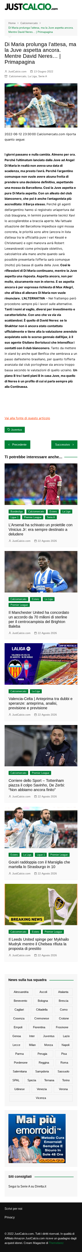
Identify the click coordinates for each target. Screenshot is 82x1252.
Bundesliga (16, 511)
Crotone (64, 1018)
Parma (19, 1053)
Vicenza (41, 1098)
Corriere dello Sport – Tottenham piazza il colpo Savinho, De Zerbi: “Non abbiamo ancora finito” (37, 785)
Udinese (19, 1089)
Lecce (16, 1045)
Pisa (64, 1053)
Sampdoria (42, 1071)
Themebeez (56, 1243)
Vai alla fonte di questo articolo (27, 418)
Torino (66, 1080)
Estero (53, 511)
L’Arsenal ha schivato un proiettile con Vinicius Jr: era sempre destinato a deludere (40, 529)
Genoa (16, 1036)
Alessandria (21, 991)
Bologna (43, 1000)
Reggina (44, 1062)
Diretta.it (40, 1186)
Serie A (42, 76)
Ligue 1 (14, 517)
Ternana (49, 1080)
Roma (64, 1062)
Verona (63, 1089)
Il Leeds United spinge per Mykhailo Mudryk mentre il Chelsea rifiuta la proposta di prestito (39, 944)
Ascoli (43, 991)
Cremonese (41, 1018)
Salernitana (20, 1071)
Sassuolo (63, 1071)
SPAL (15, 1080)
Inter (32, 1036)
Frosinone (62, 1027)
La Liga (32, 76)
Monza (48, 1045)
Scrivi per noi (13, 1208)
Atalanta (63, 991)
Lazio (66, 1036)
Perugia (42, 1053)
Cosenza (18, 1018)
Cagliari (19, 1009)
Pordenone (20, 1062)
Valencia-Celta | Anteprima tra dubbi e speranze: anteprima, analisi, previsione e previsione (40, 703)
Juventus (16, 429)
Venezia (42, 1089)
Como (64, 1009)
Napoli (65, 1045)
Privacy (10, 1217)
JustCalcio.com (17, 71)
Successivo (62, 444)
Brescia (63, 1000)
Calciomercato (17, 76)
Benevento (20, 1000)
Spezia (31, 1080)
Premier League (32, 517)
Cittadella (41, 1009)
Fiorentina (39, 1027)
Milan (32, 1045)
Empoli (18, 1027)
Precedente (19, 444)
